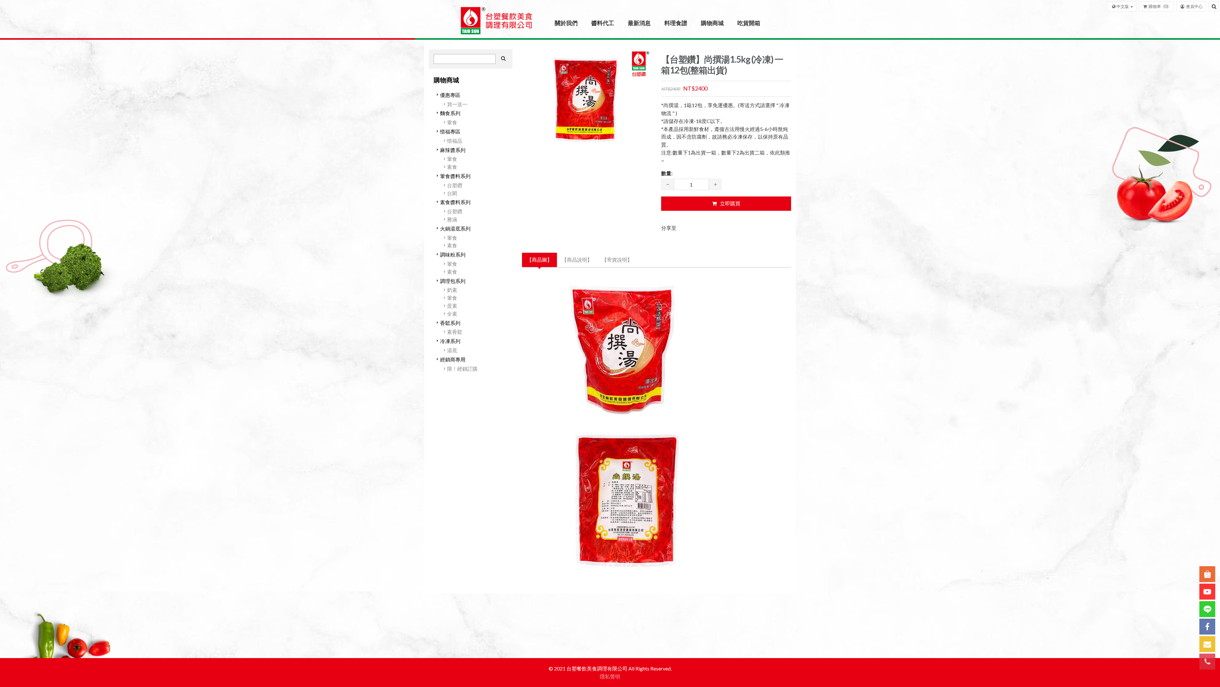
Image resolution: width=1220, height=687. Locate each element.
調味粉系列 (452, 254)
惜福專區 (450, 131)
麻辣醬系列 (452, 150)
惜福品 (454, 141)
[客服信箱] (1207, 644)
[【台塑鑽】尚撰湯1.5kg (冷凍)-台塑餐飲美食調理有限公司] (496, 23)
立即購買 (730, 203)
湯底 (452, 350)
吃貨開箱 (748, 22)
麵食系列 (450, 113)
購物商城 (712, 22)
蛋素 (452, 306)
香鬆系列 (450, 323)
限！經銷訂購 (462, 369)
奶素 (452, 290)
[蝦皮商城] (1207, 574)
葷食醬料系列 (455, 176)
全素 (452, 314)
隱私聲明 (610, 676)
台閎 (452, 193)
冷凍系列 (450, 341)
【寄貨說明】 (617, 260)
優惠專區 (450, 95)
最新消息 (639, 22)
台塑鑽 (454, 185)
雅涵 (452, 219)
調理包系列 (452, 281)
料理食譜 (675, 22)
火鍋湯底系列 (455, 228)
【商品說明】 (577, 260)
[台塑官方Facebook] (1207, 627)
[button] (1122, 6)
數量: (667, 173)
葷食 (452, 122)
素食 (452, 167)
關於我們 (566, 22)
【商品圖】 (539, 260)
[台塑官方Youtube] (1207, 592)
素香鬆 (454, 332)
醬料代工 (602, 22)
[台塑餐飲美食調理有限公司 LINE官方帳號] (1207, 609)
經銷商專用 (452, 359)
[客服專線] (1207, 662)
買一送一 (457, 104)
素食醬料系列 (455, 202)
